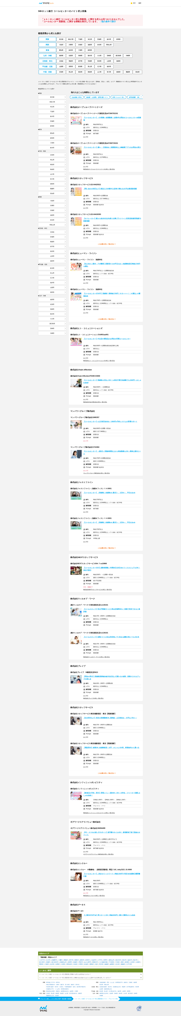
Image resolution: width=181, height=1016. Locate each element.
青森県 (71, 61)
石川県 (99, 66)
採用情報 (94, 1007)
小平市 (100, 960)
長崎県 (80, 55)
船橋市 (70, 986)
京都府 (80, 44)
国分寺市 (118, 960)
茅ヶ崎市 (67, 984)
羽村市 (81, 962)
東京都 (61, 39)
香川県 (109, 72)
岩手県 (80, 61)
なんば (112, 982)
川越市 (52, 986)
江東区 (47, 964)
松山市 (52, 995)
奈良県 (99, 44)
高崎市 (66, 989)
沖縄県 (128, 55)
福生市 (130, 960)
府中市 (71, 960)
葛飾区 (123, 964)
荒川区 (101, 964)
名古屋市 (52, 991)
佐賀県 (71, 55)
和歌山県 (109, 44)
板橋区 (107, 964)
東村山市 (111, 960)
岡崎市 (57, 991)
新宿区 (127, 962)
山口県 (99, 72)
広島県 (61, 72)
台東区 (138, 962)
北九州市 (105, 993)
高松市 (75, 993)
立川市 (48, 960)
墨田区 (41, 964)
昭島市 (77, 960)
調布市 (82, 960)
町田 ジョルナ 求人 (118, 97)
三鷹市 (60, 960)
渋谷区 (75, 964)
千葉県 (80, 39)
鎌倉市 (72, 984)
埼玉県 (90, 39)
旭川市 (109, 986)
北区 (96, 964)
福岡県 (61, 55)
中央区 (118, 962)
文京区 (133, 962)
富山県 (90, 66)
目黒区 (58, 964)
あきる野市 (87, 962)
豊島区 (92, 964)
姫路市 (125, 982)
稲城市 (75, 962)
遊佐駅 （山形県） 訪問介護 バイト (97, 97)
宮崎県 (109, 55)
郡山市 (109, 989)
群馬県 (118, 39)
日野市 (105, 960)
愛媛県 (128, 72)
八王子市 (42, 960)
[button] (141, 97)
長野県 (71, 66)
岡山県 (71, 72)
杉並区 (86, 964)
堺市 (108, 982)
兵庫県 (71, 44)
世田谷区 (69, 964)
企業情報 (70, 1007)
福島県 (118, 61)
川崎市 (57, 984)
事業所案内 (77, 1007)
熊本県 (90, 55)
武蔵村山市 (63, 962)
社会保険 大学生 (77, 97)
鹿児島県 (118, 55)
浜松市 (66, 991)
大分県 (99, 55)
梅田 (104, 982)
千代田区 (111, 962)
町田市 (88, 960)
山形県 (109, 61)
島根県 (90, 72)
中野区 (81, 964)
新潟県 (80, 66)
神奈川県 (70, 39)
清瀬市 (48, 962)
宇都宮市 (83, 986)
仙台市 (118, 986)
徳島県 (118, 72)
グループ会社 (101, 1007)
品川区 (52, 964)
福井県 (109, 66)
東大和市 (42, 962)
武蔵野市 (54, 960)
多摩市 (70, 962)
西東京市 (95, 962)
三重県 (80, 50)
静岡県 (90, 50)
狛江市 (135, 960)
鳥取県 (80, 72)
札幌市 (105, 986)
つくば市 (57, 989)
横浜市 (53, 984)
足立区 (118, 964)
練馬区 (112, 964)
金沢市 (114, 991)
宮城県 (90, 61)
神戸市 (121, 982)
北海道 (61, 61)
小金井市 (93, 960)
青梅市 (66, 960)
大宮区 (61, 986)
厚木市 (77, 984)
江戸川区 (129, 964)
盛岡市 (132, 986)
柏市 (74, 986)
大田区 (63, 964)
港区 (122, 962)
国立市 (124, 960)
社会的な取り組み (86, 1007)
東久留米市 (55, 962)
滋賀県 (90, 44)
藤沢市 (62, 984)
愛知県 (61, 50)
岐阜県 (71, 50)
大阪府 (61, 44)
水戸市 (52, 989)
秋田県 (99, 61)
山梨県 (61, 66)
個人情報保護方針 (110, 1007)
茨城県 (99, 39)
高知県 (137, 72)
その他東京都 (103, 962)
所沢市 (56, 986)
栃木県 (109, 39)
